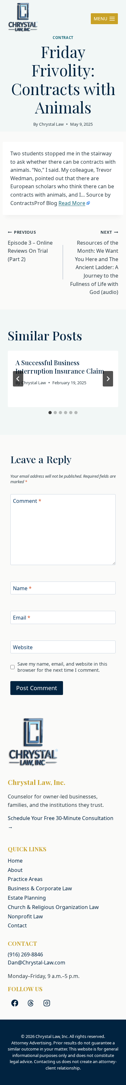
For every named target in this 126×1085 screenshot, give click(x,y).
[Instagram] (47, 1003)
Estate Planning (27, 897)
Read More (71, 203)
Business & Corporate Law (40, 888)
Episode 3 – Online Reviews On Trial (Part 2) (30, 246)
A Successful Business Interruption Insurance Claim (60, 366)
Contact (17, 925)
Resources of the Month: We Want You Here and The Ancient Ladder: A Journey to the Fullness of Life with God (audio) (94, 262)
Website (23, 647)
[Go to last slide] (18, 378)
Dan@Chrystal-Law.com (36, 962)
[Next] (108, 378)
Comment (27, 500)
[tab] (50, 412)
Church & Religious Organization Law (53, 907)
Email (21, 617)
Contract (63, 37)
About (15, 870)
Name (22, 588)
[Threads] (31, 1003)
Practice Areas (25, 879)
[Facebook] (15, 1003)
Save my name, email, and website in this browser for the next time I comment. (62, 667)
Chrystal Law (51, 124)
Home (15, 860)
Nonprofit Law (25, 916)
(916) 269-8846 (25, 954)
